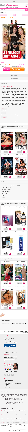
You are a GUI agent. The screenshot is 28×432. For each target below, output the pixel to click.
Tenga (2, 422)
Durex (2, 410)
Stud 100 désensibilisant (7, 231)
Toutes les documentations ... (11, 385)
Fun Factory (4, 414)
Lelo (2, 418)
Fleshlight (3, 420)
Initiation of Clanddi (7, 154)
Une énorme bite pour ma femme (7, 130)
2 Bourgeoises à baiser (21, 154)
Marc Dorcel (21, 64)
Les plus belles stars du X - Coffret (20, 287)
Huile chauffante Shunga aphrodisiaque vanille (21, 207)
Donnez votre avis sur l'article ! (11, 326)
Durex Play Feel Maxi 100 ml (21, 231)
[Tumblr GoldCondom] (12, 375)
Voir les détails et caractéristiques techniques (12, 121)
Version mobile (17, 430)
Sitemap (16, 426)
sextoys (11, 424)
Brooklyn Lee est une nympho (21, 129)
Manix (2, 412)
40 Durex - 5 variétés (7, 207)
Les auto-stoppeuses (21, 261)
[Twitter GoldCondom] (5, 375)
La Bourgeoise (7, 261)
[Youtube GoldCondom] (9, 375)
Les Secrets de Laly (7, 286)
